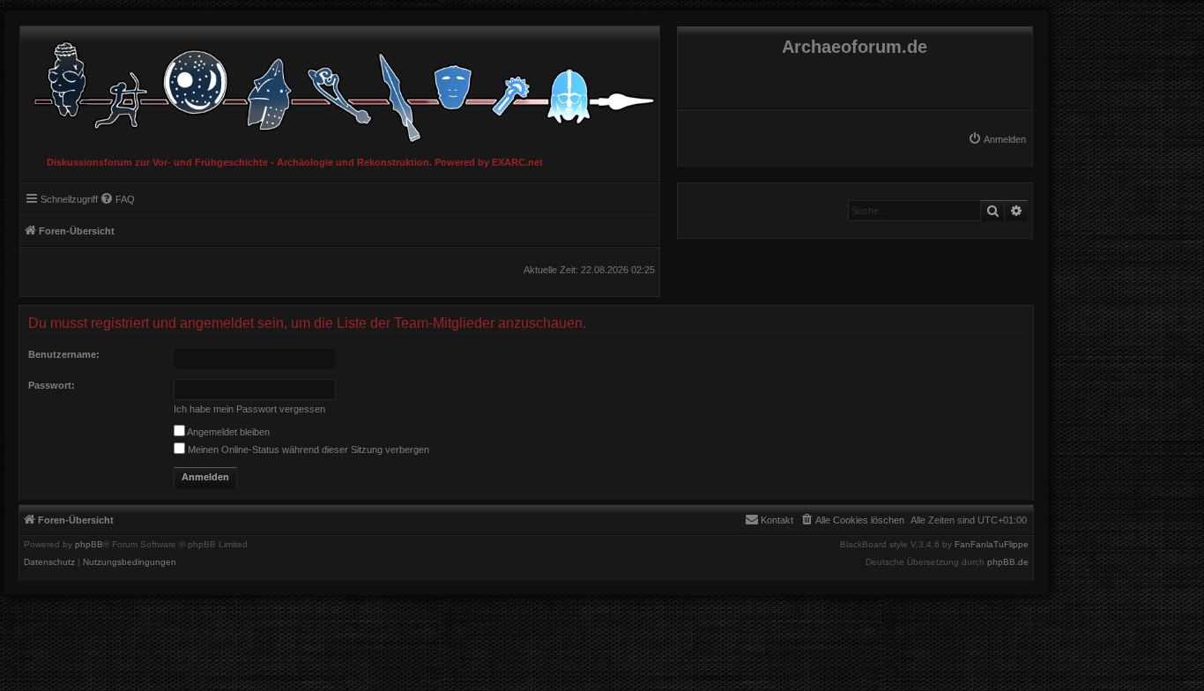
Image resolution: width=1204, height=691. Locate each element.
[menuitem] (997, 139)
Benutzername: (64, 354)
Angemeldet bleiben (227, 432)
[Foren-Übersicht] (339, 87)
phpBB (89, 544)
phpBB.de (1008, 562)
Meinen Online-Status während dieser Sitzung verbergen (307, 449)
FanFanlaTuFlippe (992, 544)
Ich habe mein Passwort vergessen (249, 409)
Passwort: (51, 385)
